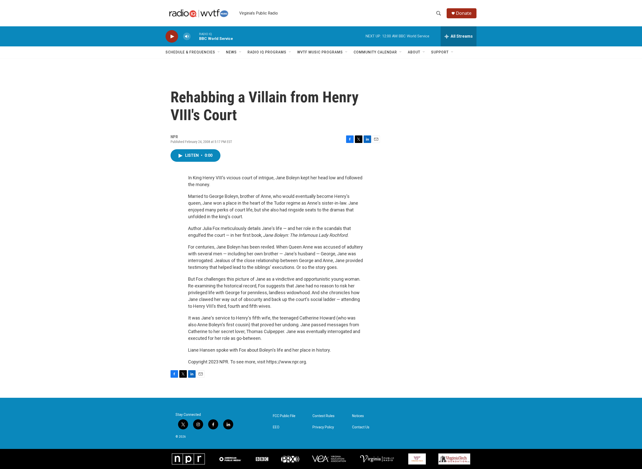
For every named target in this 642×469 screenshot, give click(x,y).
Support (440, 52)
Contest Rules (323, 416)
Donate (463, 13)
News (231, 52)
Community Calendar (375, 52)
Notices (358, 416)
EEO (276, 427)
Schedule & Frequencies (190, 52)
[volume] (187, 36)
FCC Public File (284, 416)
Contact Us (360, 427)
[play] (172, 36)
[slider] (195, 36)
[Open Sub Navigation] (219, 52)
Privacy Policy (323, 427)
